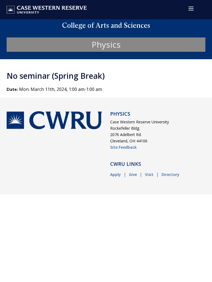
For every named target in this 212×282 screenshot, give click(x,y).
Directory (170, 174)
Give (133, 174)
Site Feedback (123, 147)
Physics (106, 44)
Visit (149, 174)
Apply (115, 174)
